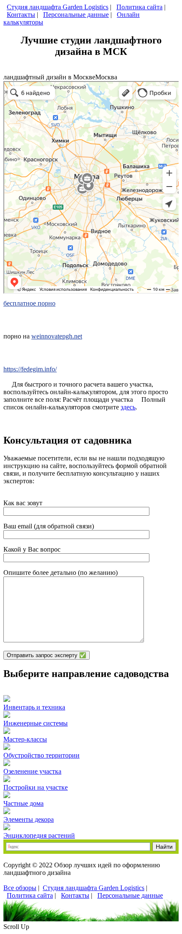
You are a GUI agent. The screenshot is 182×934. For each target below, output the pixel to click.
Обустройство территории (41, 755)
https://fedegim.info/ (30, 369)
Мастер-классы (25, 739)
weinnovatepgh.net (56, 336)
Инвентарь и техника (34, 707)
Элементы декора (28, 819)
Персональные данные (76, 14)
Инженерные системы (35, 723)
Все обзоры (19, 887)
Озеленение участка (32, 771)
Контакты (21, 14)
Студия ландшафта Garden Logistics (57, 7)
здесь (128, 407)
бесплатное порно (29, 303)
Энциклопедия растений (39, 835)
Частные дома (23, 803)
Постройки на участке (35, 787)
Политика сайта (139, 7)
